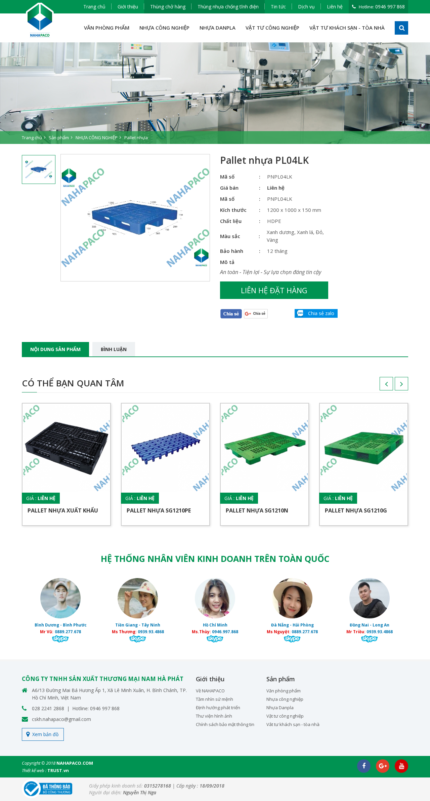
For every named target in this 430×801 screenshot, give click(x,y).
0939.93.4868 (151, 632)
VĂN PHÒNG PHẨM (106, 27)
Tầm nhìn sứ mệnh (214, 699)
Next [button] (395, 386)
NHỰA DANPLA (217, 27)
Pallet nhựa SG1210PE (159, 510)
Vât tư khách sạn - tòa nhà (292, 724)
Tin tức (278, 6)
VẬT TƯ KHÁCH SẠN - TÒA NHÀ (347, 27)
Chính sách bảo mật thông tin (225, 724)
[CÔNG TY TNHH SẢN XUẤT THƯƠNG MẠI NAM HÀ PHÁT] (40, 20)
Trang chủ (94, 6)
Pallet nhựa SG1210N (257, 510)
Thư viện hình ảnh (214, 716)
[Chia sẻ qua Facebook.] (231, 313)
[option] (215, 93)
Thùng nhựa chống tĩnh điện (228, 6)
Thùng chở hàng (167, 6)
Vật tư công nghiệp (285, 716)
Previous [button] (380, 386)
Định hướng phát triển (218, 707)
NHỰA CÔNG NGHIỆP (164, 27)
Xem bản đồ (45, 734)
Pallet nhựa (136, 138)
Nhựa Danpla (280, 707)
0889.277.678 (68, 632)
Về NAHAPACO (210, 691)
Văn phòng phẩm (283, 691)
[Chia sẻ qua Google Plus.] (256, 313)
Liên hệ (335, 6)
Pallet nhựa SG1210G (356, 510)
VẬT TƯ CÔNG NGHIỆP (272, 27)
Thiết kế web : (34, 770)
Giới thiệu (128, 6)
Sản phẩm (59, 138)
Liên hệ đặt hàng (274, 290)
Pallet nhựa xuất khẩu (63, 510)
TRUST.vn (58, 770)
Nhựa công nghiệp (284, 699)
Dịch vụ (306, 6)
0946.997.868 (225, 632)
